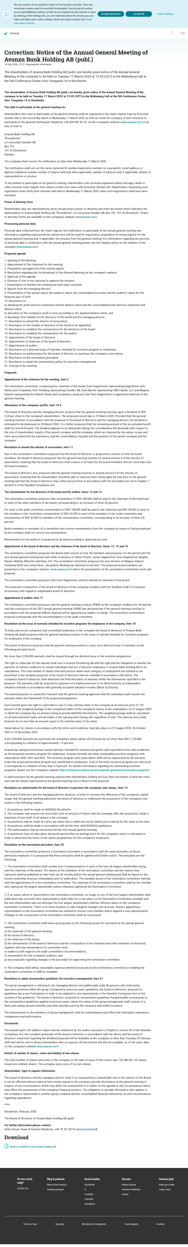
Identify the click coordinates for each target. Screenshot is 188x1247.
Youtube (88, 1194)
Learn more (165, 1189)
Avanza (14, 33)
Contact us (22, 1188)
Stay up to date (166, 1184)
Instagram (89, 1203)
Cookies (160, 1224)
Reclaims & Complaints (94, 1224)
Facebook (89, 1184)
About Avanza (129, 1184)
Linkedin (88, 1199)
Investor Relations (131, 1189)
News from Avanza (57, 1184)
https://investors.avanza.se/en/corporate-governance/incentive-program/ (104, 770)
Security (59, 1224)
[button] (165, 14)
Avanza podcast (55, 1189)
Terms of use (30, 1224)
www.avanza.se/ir (131, 122)
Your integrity (131, 1224)
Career (125, 1194)
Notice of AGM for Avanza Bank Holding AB (33, 1146)
